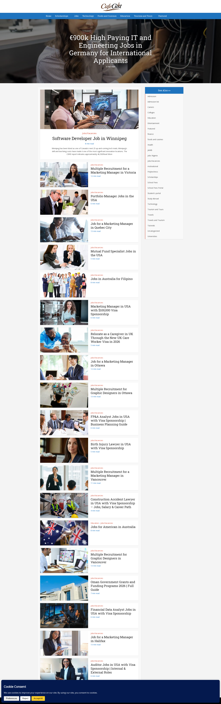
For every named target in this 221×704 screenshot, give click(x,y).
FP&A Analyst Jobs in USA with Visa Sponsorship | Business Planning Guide (110, 420)
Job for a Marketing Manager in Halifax (112, 639)
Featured (162, 16)
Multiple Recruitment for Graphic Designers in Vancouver (109, 558)
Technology (88, 16)
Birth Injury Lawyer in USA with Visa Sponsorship (111, 446)
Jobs (76, 16)
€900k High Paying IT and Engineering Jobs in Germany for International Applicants (110, 49)
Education (125, 16)
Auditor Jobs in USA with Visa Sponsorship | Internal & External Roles (113, 668)
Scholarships (61, 16)
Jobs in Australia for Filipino (112, 279)
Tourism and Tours (143, 16)
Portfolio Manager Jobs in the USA (112, 198)
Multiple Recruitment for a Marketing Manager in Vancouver (110, 475)
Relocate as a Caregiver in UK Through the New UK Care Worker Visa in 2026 (112, 338)
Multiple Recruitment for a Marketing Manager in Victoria (113, 170)
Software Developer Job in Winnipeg (89, 138)
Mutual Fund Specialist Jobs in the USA (113, 253)
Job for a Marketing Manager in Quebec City (112, 226)
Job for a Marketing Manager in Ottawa (112, 363)
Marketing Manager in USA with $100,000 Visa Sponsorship (111, 310)
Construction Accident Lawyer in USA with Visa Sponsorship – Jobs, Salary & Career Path (113, 503)
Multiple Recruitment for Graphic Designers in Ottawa (111, 391)
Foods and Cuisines (107, 16)
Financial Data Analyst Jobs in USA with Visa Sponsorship (113, 611)
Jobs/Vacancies (89, 133)
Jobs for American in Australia (113, 527)
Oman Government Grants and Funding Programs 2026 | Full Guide (113, 586)
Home (48, 16)
